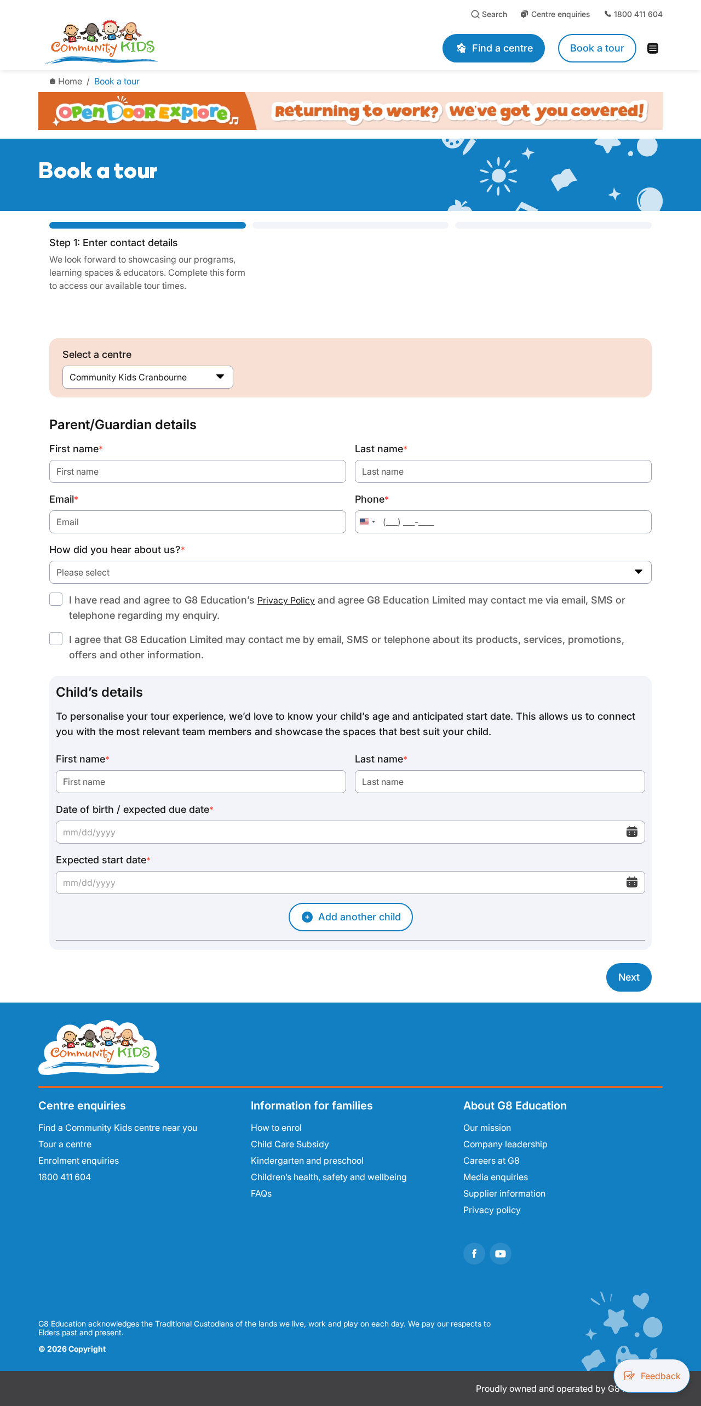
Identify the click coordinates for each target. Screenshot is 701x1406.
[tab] (147, 257)
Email (63, 499)
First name (76, 448)
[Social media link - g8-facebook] (474, 1254)
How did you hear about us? (117, 549)
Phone (372, 499)
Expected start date (103, 860)
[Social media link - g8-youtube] (501, 1254)
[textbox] (350, 572)
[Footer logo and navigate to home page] (98, 1046)
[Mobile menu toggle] (656, 48)
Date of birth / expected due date (135, 809)
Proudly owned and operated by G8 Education (569, 1388)
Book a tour (117, 81)
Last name (381, 448)
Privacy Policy (286, 600)
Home (70, 81)
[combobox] (147, 377)
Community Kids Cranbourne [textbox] (128, 377)
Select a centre (96, 354)
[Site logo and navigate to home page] (170, 41)
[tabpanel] (350, 704)
